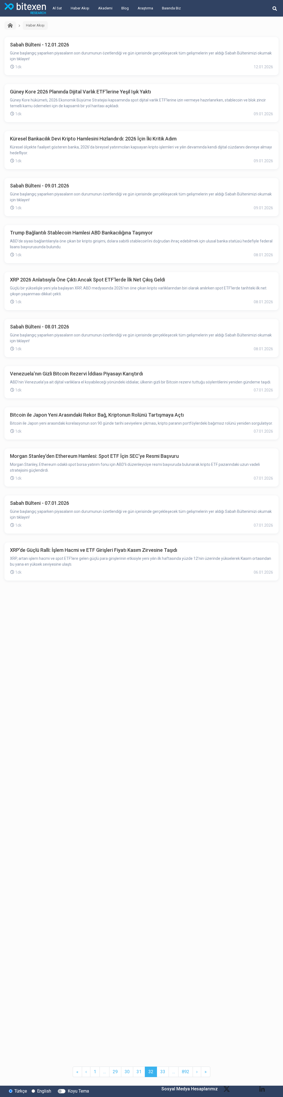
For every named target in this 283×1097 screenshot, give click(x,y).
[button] (77, 1072)
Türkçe (20, 1091)
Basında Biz (171, 8)
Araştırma (145, 8)
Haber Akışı (80, 8)
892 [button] (185, 1071)
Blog (125, 8)
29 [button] (115, 1071)
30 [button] (127, 1071)
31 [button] (139, 1071)
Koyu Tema (78, 1091)
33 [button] (162, 1071)
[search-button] (275, 8)
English (44, 1091)
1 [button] (95, 1071)
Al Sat (57, 8)
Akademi (105, 8)
